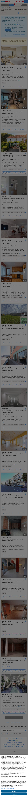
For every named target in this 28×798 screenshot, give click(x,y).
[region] (14, 776)
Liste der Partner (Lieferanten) (7, 788)
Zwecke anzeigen (14, 796)
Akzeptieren (14, 791)
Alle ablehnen (14, 794)
